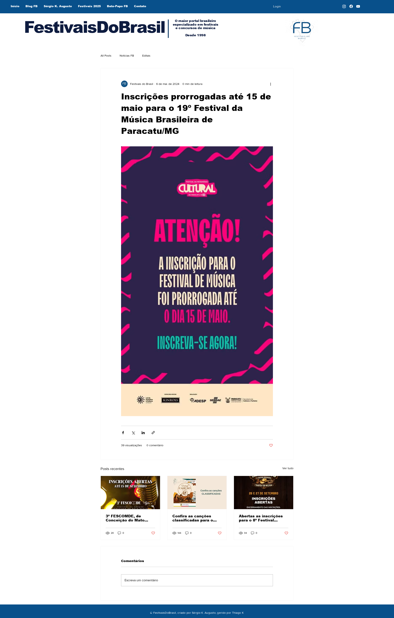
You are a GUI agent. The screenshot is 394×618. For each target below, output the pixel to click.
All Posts (106, 55)
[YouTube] (358, 6)
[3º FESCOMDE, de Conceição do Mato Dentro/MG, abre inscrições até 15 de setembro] (130, 492)
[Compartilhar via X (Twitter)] (133, 433)
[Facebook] (351, 6)
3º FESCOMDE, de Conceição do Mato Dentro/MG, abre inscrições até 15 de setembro (126, 518)
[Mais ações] (270, 83)
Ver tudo (287, 468)
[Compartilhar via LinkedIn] (143, 433)
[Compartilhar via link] (153, 433)
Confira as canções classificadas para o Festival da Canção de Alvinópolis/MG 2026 (194, 518)
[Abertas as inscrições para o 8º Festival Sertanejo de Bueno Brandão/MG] (263, 492)
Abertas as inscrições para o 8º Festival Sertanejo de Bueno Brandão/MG (261, 518)
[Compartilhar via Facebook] (123, 433)
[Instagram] (344, 6)
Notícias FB (127, 55)
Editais (146, 55)
